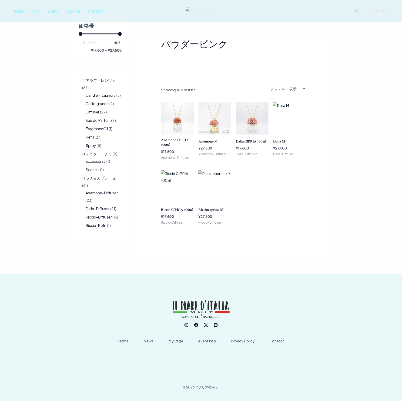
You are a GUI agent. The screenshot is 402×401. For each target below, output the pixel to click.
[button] (357, 11)
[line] (216, 325)
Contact (95, 11)
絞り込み (90, 42)
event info (207, 340)
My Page (175, 340)
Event (53, 11)
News (149, 340)
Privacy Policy (243, 340)
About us (73, 11)
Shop (35, 11)
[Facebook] (196, 325)
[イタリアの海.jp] (199, 10)
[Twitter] (206, 325)
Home (18, 11)
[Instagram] (186, 325)
